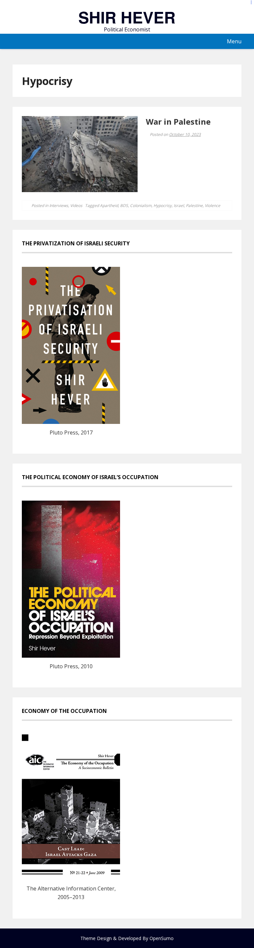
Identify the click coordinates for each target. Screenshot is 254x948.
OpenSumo (161, 938)
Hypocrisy (162, 205)
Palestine (194, 205)
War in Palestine (178, 121)
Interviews (58, 205)
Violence (212, 205)
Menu (234, 41)
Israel (179, 205)
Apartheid (109, 205)
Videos (76, 205)
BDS (124, 205)
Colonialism (140, 205)
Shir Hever (127, 17)
